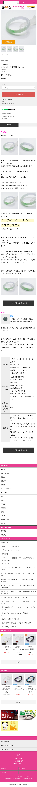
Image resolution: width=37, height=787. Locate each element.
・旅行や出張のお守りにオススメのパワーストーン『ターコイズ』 (18, 608)
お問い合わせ (4, 772)
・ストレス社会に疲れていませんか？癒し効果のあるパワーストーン (18, 586)
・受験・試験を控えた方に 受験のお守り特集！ (16, 623)
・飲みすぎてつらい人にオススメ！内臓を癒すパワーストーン (18, 614)
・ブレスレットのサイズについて (11, 550)
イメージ (27, 125)
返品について (5, 101)
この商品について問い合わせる (9, 116)
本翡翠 (7, 55)
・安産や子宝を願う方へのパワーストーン (14, 597)
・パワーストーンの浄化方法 (10, 546)
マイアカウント (4, 768)
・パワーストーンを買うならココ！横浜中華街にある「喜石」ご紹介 (17, 559)
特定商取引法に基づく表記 (8, 103)
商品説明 (9, 125)
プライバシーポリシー (20, 778)
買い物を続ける (5, 118)
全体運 (7, 54)
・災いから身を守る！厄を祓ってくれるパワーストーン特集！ (18, 574)
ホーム (3, 54)
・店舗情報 (4, 554)
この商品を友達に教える (7, 113)
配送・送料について (22, 776)
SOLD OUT (18, 94)
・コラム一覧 (5, 564)
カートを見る (22, 768)
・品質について (5, 542)
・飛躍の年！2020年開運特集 (10, 619)
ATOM (31, 778)
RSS (28, 778)
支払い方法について (12, 776)
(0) (23, 2)
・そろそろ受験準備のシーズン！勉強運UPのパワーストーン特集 (18, 580)
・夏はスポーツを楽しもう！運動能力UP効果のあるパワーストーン (18, 592)
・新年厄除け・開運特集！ (9, 627)
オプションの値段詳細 (7, 99)
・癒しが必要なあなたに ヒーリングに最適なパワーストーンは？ (18, 602)
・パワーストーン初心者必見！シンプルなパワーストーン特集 (18, 568)
